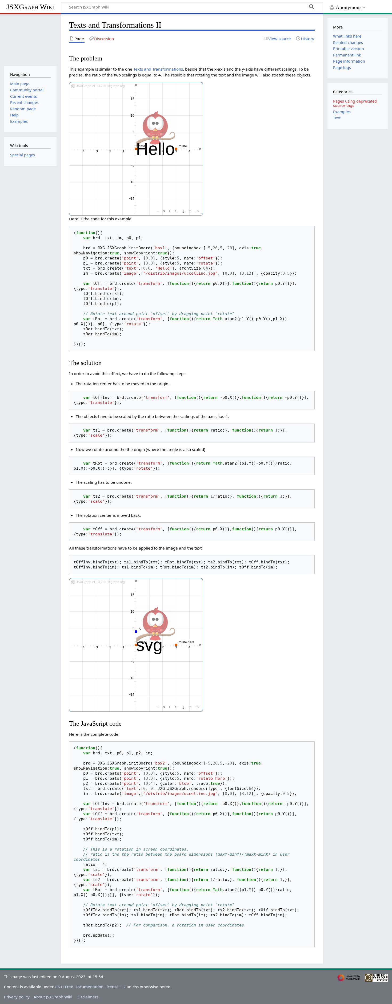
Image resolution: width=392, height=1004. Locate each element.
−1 (123, 151)
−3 (96, 151)
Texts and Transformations (158, 69)
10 (132, 115)
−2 (109, 151)
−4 (83, 151)
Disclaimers (87, 996)
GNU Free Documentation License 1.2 (90, 986)
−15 (131, 199)
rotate (183, 146)
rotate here (186, 642)
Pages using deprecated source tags (355, 103)
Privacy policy (17, 996)
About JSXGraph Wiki (53, 996)
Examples (342, 111)
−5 (132, 166)
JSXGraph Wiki (30, 7)
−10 (131, 182)
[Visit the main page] (30, 39)
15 (132, 99)
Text (337, 117)
